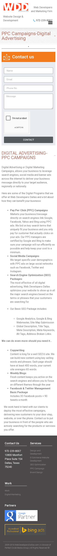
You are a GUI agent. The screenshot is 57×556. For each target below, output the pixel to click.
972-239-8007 (13, 451)
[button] (50, 22)
